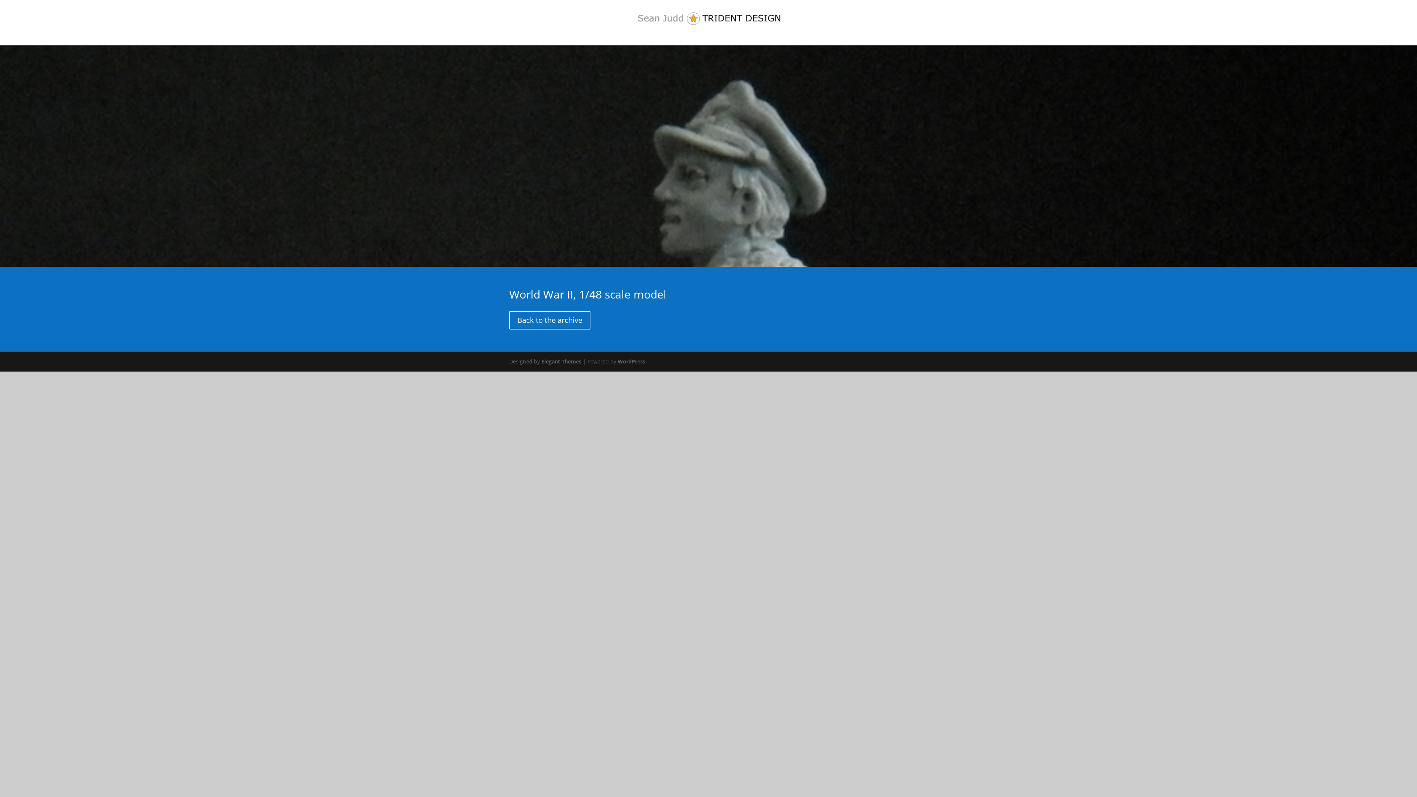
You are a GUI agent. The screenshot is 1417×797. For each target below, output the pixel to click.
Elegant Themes (561, 361)
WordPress (631, 361)
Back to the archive (549, 320)
